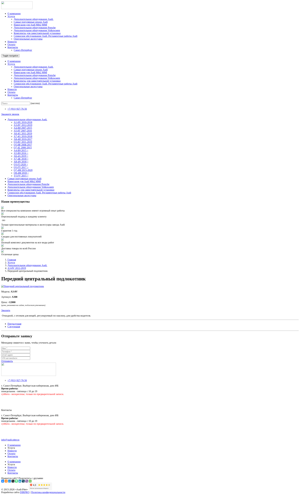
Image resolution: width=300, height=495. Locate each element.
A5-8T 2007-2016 (23, 130)
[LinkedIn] (19, 481)
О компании (14, 13)
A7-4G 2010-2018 (23, 136)
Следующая (14, 326)
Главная (12, 259)
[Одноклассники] (6, 481)
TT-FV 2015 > (21, 175)
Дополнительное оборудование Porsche (35, 27)
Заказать (5, 310)
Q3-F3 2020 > (21, 164)
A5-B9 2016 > (21, 153)
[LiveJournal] (23, 481)
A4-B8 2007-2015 (23, 128)
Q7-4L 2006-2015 (23, 147)
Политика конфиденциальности (48, 492)
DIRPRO (24, 492)
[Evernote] (16, 481)
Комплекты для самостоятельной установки (37, 33)
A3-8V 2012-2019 (23, 125)
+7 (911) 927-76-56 (17, 109)
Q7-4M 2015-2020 (23, 170)
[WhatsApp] (30, 481)
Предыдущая (14, 323)
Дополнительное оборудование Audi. (33, 19)
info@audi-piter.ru (10, 439)
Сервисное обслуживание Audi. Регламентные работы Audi (45, 36)
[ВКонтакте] (2, 481)
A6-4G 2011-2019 (23, 133)
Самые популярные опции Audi (31, 22)
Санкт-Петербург (23, 50)
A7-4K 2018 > (21, 159)
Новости (12, 41)
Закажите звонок (10, 114)
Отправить (7, 361)
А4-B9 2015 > (21, 150)
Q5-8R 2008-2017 (23, 144)
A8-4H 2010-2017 (23, 139)
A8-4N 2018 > (21, 161)
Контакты (13, 47)
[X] (13, 481)
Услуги (11, 16)
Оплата (11, 44)
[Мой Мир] (9, 481)
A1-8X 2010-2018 (23, 122)
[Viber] (26, 481)
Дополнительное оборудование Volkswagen (37, 30)
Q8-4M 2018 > (21, 173)
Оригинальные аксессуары (28, 39)
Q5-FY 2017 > (21, 167)
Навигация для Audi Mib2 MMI (30, 24)
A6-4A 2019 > (21, 156)
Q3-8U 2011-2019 (23, 142)
